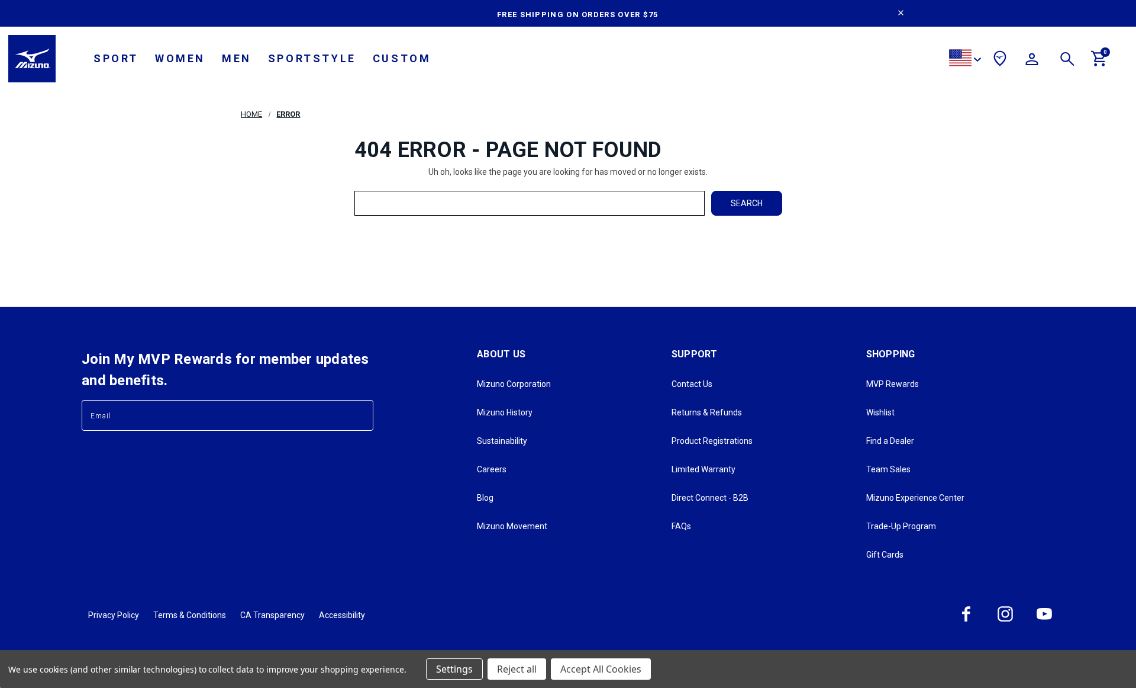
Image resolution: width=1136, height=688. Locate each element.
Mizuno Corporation (514, 384)
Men (236, 58)
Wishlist (880, 412)
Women (180, 58)
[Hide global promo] (901, 14)
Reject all (517, 669)
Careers (491, 469)
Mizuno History (504, 412)
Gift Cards (884, 554)
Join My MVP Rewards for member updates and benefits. (225, 370)
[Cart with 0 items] (1099, 63)
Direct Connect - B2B (710, 498)
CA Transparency (272, 615)
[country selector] (965, 59)
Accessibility (342, 615)
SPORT (115, 58)
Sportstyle (312, 58)
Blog (485, 498)
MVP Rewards (892, 384)
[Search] (1067, 61)
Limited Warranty (703, 469)
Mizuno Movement (512, 526)
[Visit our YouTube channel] (1044, 621)
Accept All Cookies (600, 669)
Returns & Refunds (707, 412)
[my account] (1032, 61)
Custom (402, 58)
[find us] (999, 60)
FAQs (681, 526)
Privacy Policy (113, 615)
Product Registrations (712, 441)
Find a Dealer (890, 441)
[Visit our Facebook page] (966, 621)
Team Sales (888, 469)
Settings (454, 669)
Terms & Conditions (189, 615)
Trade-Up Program (901, 526)
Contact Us (692, 384)
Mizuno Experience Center (915, 498)
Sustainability (502, 441)
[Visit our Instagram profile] (1005, 621)
